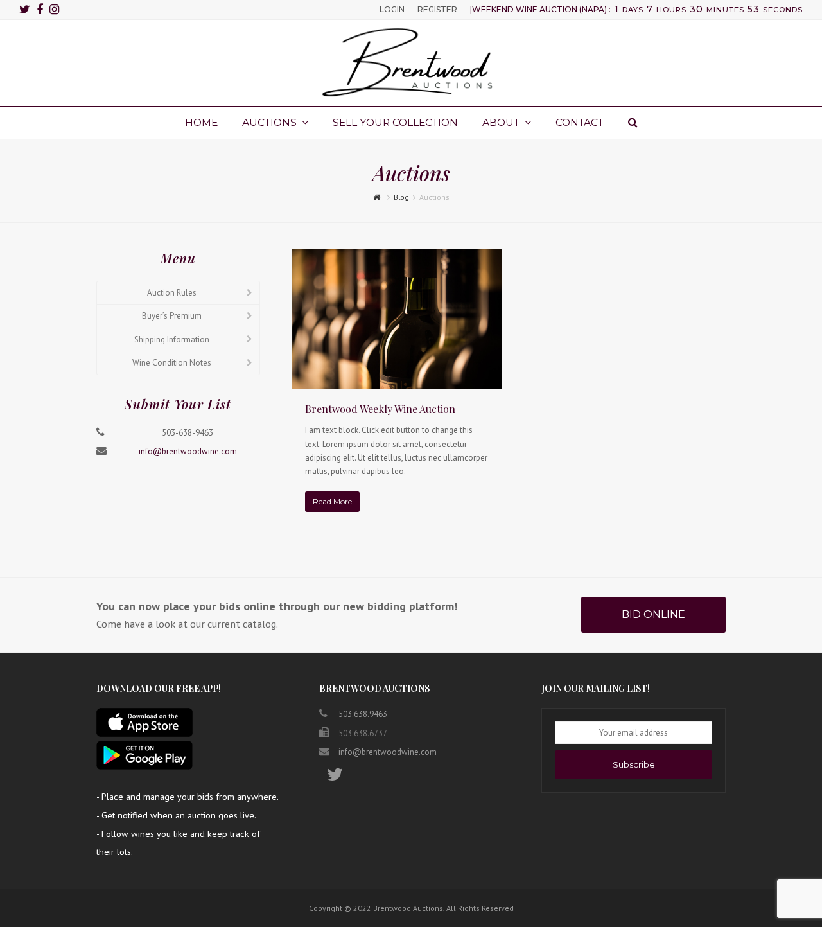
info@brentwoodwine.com (188, 451)
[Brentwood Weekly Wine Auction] (397, 381)
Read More (332, 501)
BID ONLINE (653, 614)
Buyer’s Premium (172, 315)
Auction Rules (172, 292)
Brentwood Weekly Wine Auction (380, 409)
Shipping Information (171, 339)
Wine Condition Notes (171, 362)
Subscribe (634, 764)
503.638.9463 (362, 714)
